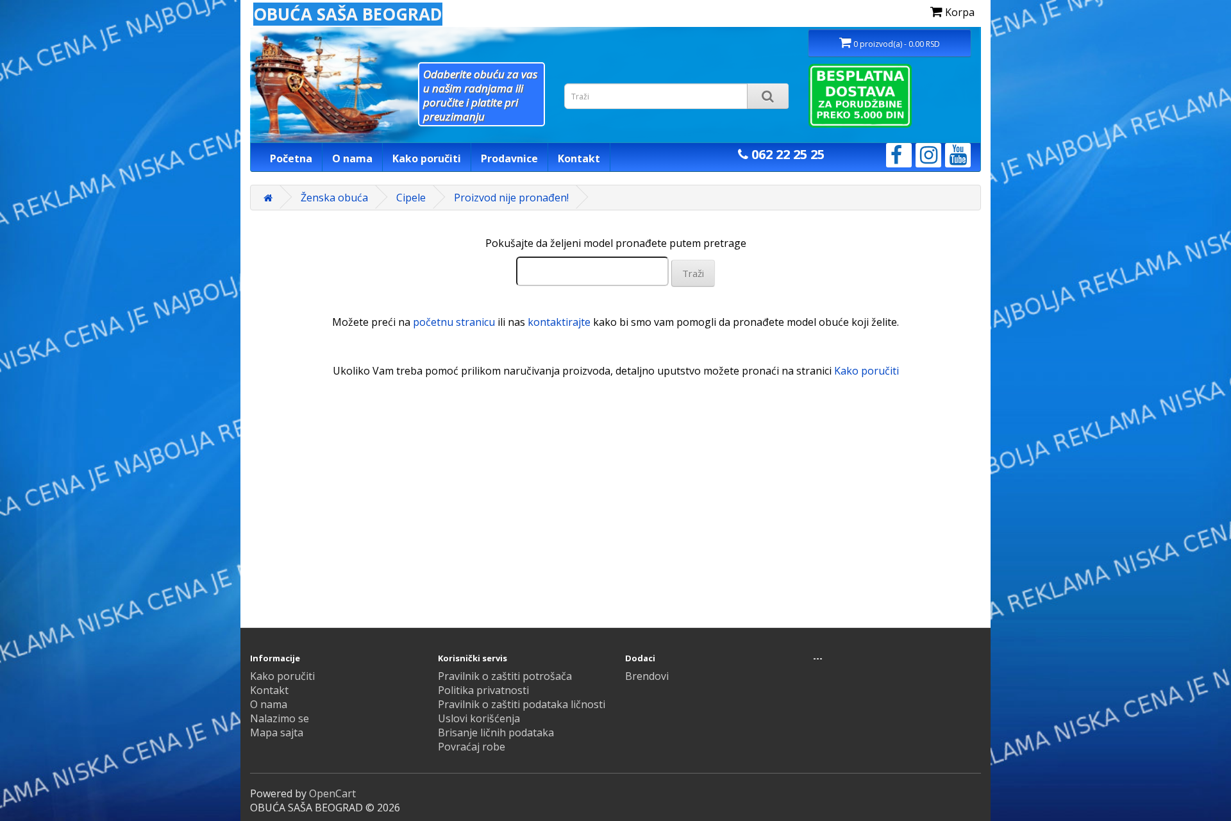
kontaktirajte (559, 322)
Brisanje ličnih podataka (496, 732)
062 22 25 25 (786, 154)
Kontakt (579, 158)
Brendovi (647, 676)
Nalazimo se (279, 718)
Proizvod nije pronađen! (511, 197)
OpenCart (332, 793)
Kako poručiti (426, 158)
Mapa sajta (276, 732)
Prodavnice (509, 158)
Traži (693, 273)
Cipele (411, 197)
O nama (352, 158)
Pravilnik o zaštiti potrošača (505, 676)
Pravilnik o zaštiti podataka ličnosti (521, 704)
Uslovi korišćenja (479, 718)
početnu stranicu (454, 322)
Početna (291, 158)
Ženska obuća (334, 197)
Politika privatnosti (483, 690)
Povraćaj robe (471, 747)
